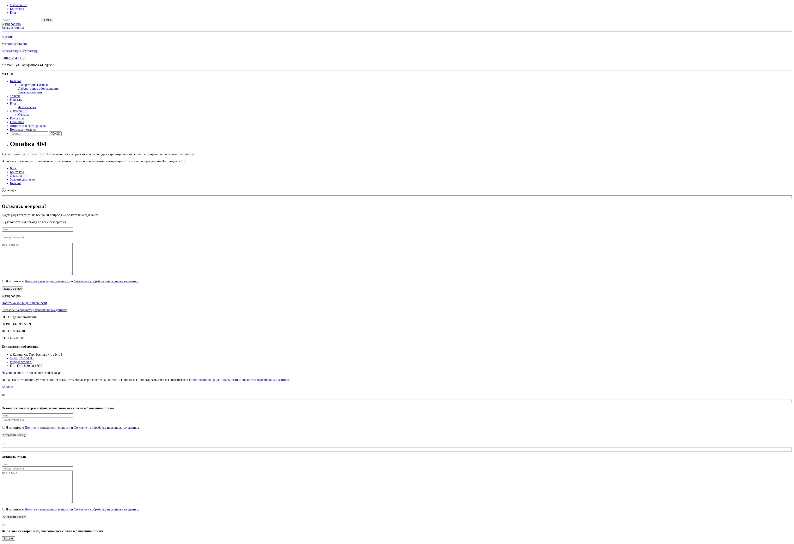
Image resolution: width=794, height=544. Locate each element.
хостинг (22, 372)
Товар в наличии (30, 92)
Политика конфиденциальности (24, 303)
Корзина (7, 37)
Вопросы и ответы (23, 129)
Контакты (17, 9)
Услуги (15, 96)
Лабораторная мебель (33, 85)
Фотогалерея (27, 107)
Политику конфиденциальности (47, 281)
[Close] (3, 395)
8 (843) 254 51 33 (13, 58)
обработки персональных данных (265, 380)
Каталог (15, 81)
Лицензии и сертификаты (28, 126)
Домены (7, 372)
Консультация (12, 51)
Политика (17, 122)
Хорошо (7, 387)
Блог (13, 12)
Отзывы (24, 114)
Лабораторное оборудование (38, 88)
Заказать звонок (13, 27)
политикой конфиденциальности (214, 380)
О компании (18, 5)
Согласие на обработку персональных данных (106, 281)
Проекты (16, 99)
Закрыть (8, 538)
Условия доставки (14, 44)
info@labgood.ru (21, 362)
